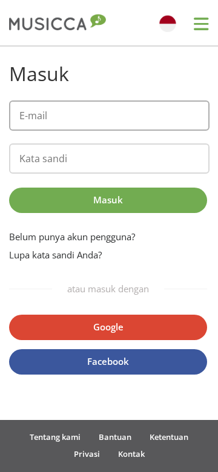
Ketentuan (169, 436)
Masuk (108, 200)
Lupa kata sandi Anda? (55, 255)
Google (108, 327)
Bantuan (115, 436)
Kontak (131, 453)
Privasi (87, 453)
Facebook (108, 361)
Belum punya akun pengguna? (72, 236)
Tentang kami (55, 436)
